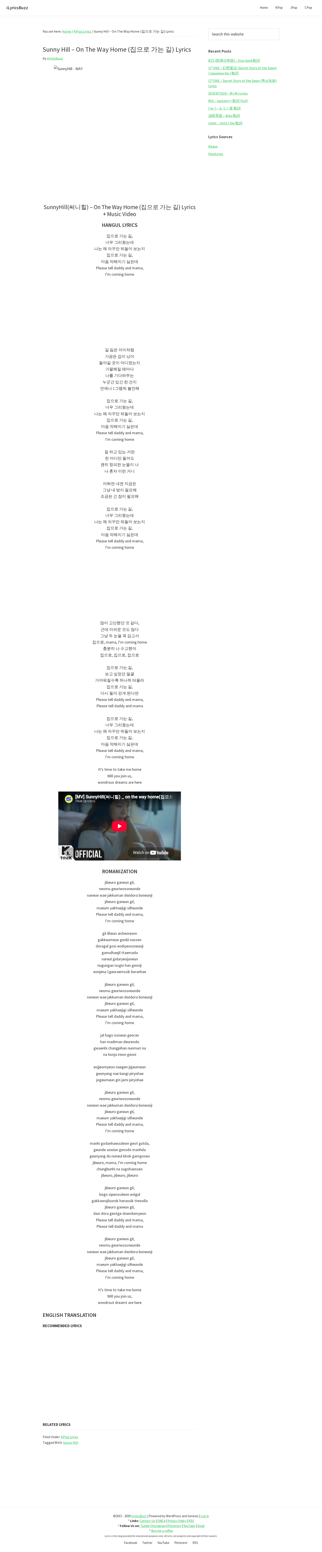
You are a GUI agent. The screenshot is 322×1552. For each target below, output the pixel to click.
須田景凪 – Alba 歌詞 (224, 115)
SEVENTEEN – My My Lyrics (228, 93)
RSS (191, 1521)
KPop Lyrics (69, 1437)
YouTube (189, 1526)
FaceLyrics (215, 154)
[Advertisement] (119, 314)
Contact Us (147, 1521)
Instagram (159, 1526)
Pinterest (174, 1526)
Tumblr (145, 1526)
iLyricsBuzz (17, 7)
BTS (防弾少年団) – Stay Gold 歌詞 (234, 60)
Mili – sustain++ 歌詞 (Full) (228, 101)
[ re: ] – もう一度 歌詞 (224, 108)
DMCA (161, 1521)
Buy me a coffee (162, 1531)
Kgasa (213, 146)
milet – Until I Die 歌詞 (225, 123)
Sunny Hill (70, 1442)
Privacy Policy (177, 1521)
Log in (205, 1516)
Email (200, 1526)
